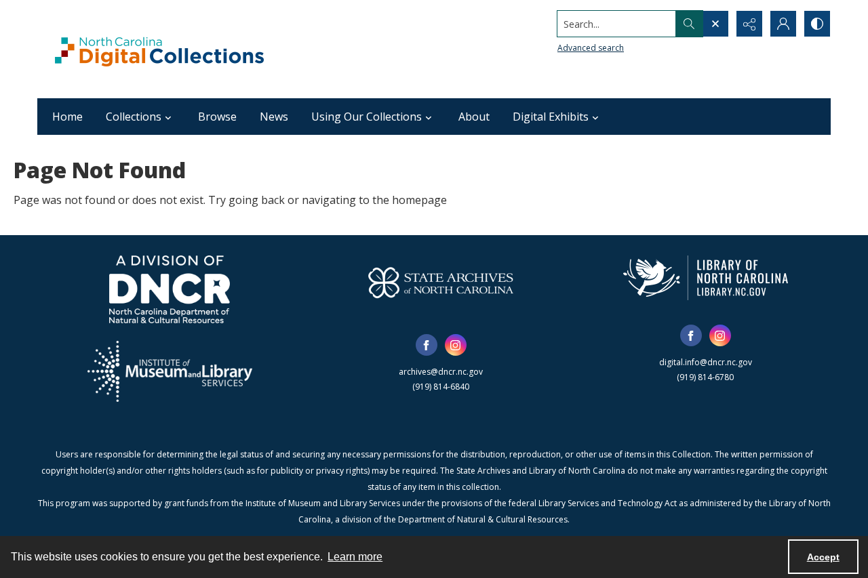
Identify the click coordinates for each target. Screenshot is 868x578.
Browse (217, 116)
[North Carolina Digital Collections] (159, 49)
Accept (823, 557)
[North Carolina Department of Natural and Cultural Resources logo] (169, 289)
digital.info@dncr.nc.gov (705, 362)
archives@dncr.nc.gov (441, 371)
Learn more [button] (355, 556)
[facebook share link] (426, 345)
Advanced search (590, 48)
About (474, 116)
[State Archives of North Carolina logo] (441, 282)
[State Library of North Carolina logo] (705, 277)
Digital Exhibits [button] (551, 116)
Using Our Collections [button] (366, 116)
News (274, 116)
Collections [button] (133, 116)
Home (67, 116)
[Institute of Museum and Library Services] (169, 371)
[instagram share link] (456, 345)
